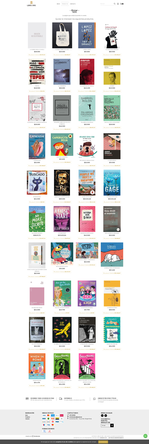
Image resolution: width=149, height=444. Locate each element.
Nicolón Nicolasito (62, 266)
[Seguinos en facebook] (105, 415)
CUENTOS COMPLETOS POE (61, 196)
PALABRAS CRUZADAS (87, 122)
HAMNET (112, 86)
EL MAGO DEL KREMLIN (112, 49)
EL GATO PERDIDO (37, 344)
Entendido (103, 442)
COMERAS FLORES (112, 307)
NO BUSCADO (37, 196)
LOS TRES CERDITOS (62, 157)
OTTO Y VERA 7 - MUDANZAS (87, 259)
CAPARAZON (37, 160)
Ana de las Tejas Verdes (62, 307)
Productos (65, 4)
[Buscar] (114, 3)
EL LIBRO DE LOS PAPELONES (62, 344)
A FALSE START (62, 233)
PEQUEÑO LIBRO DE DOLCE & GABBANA (62, 123)
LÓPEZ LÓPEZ (87, 49)
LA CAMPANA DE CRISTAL (87, 86)
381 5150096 (72, 415)
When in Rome (37, 380)
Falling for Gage (112, 196)
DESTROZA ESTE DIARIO (87, 233)
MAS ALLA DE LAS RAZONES (112, 122)
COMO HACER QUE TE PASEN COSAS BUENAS (37, 270)
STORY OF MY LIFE (87, 196)
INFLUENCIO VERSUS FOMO (87, 160)
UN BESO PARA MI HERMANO (112, 268)
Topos (37, 86)
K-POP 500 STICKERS (87, 307)
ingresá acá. (103, 437)
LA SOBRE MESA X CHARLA (37, 49)
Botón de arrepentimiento (116, 437)
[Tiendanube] (32, 436)
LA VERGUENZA (112, 160)
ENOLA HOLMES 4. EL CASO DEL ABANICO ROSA (87, 381)
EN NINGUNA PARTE (37, 307)
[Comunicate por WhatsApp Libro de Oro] (145, 436)
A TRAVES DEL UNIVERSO (87, 344)
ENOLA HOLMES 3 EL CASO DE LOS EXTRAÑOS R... (62, 381)
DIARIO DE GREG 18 (112, 344)
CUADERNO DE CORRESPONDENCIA (37, 122)
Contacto (73, 4)
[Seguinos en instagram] (102, 415)
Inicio (58, 4)
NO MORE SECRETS (37, 233)
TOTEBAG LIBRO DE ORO (62, 49)
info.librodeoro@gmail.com (75, 417)
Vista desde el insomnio (112, 233)
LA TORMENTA (62, 86)
